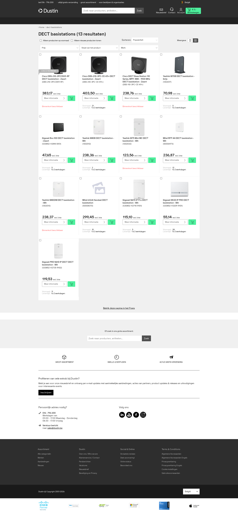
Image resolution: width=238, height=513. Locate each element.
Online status (125, 462)
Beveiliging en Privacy (88, 473)
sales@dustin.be (54, 428)
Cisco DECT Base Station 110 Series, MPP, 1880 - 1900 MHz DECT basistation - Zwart (136, 79)
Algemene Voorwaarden (171, 454)
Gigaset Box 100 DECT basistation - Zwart (58, 139)
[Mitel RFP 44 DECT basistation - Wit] (179, 127)
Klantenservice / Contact (89, 458)
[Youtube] (129, 415)
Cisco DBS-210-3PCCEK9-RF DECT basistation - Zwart (56, 77)
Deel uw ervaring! (127, 458)
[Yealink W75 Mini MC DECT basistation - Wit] (139, 127)
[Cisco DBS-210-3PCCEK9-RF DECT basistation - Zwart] (58, 65)
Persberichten (85, 462)
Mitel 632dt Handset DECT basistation (95, 201)
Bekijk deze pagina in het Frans (119, 308)
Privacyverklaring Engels (172, 465)
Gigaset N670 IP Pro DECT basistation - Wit (135, 201)
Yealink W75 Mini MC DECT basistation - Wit (135, 139)
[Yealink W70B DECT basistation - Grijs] (179, 65)
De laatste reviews (127, 454)
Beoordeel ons (126, 465)
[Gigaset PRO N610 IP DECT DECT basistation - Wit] (58, 251)
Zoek (139, 10)
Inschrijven (45, 392)
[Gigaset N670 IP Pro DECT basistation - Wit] (139, 189)
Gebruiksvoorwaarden (171, 473)
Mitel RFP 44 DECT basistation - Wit (178, 139)
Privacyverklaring (169, 462)
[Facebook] (136, 415)
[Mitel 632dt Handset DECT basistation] (99, 189)
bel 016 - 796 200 (45, 2)
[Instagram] (143, 415)
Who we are (93, 454)
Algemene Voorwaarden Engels (174, 458)
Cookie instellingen (169, 469)
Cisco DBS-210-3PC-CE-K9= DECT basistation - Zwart (98, 77)
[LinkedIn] (122, 415)
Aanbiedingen (43, 462)
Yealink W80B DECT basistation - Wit (98, 139)
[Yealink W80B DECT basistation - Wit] (99, 127)
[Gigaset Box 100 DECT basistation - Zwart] (58, 127)
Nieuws (41, 465)
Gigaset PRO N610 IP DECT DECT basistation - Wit (58, 263)
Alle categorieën (44, 454)
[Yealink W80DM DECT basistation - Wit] (58, 189)
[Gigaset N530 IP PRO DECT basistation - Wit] (179, 189)
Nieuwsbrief (84, 469)
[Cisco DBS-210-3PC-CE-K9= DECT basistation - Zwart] (99, 65)
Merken (41, 458)
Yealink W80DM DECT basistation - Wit (58, 201)
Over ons (82, 454)
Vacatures (83, 465)
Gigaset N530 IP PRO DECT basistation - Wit (176, 201)
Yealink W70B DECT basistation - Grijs (179, 77)
